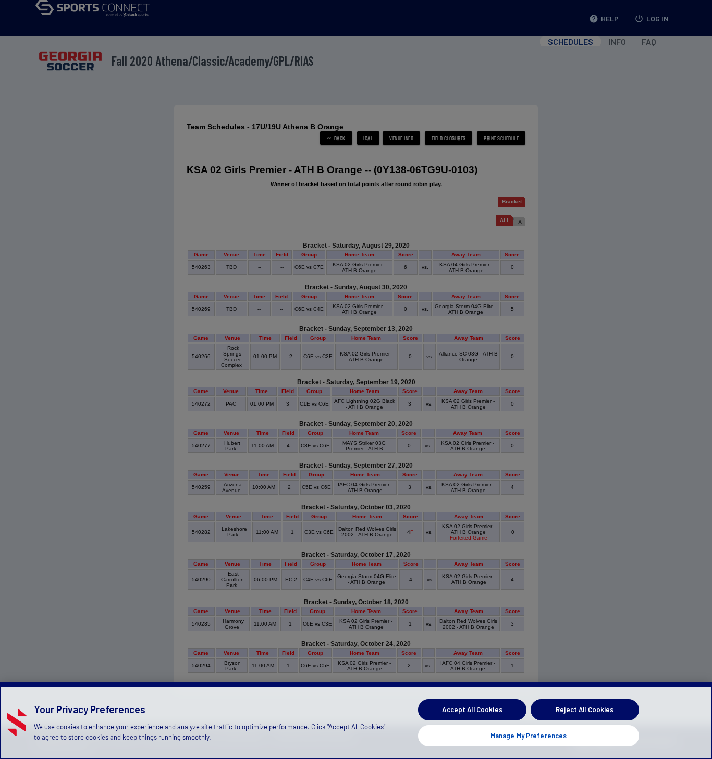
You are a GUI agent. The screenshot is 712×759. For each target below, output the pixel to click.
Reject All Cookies (584, 709)
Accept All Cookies (472, 709)
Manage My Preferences (528, 735)
